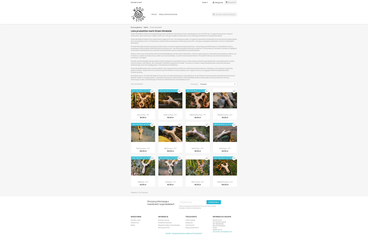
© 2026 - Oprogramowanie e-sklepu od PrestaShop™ (184, 233)
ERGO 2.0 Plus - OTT (170, 115)
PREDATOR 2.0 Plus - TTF (198, 115)
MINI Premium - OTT (170, 148)
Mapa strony (135, 223)
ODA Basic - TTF (170, 182)
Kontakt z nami (136, 2)
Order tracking (190, 220)
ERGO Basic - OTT (225, 148)
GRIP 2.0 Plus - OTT (197, 182)
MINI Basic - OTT (143, 182)
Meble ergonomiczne (168, 14)
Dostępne (218, 84)
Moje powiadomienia (192, 228)
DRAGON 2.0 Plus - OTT (224, 115)
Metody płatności (164, 228)
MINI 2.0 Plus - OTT (198, 148)
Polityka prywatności (165, 223)
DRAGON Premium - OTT (225, 182)
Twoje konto (191, 217)
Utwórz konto (189, 225)
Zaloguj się (189, 223)
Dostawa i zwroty (163, 220)
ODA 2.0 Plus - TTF (143, 115)
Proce (154, 14)
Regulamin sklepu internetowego (169, 225)
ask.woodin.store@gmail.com (222, 231)
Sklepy (133, 225)
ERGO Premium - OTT (143, 148)
